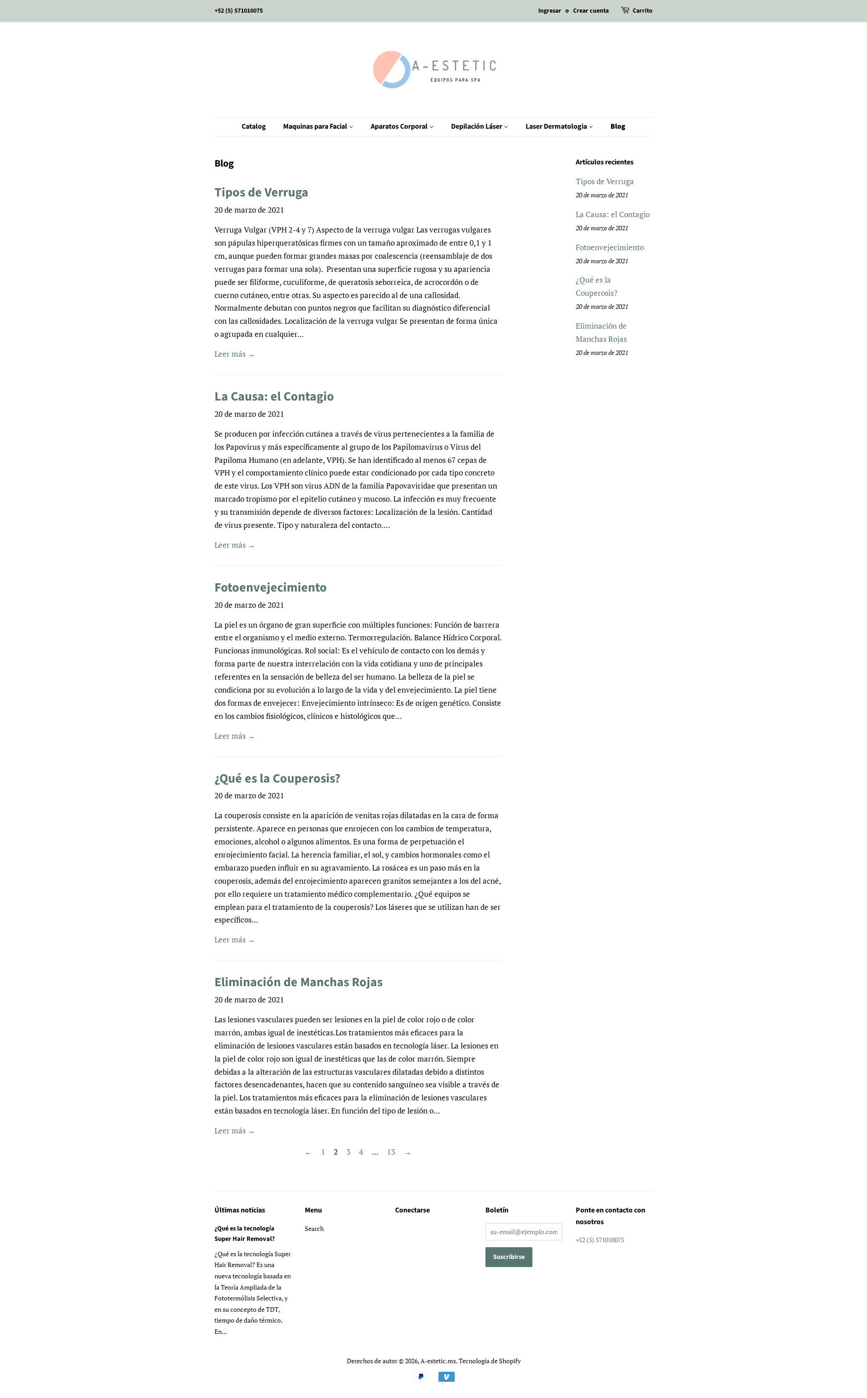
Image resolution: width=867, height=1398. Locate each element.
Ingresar (549, 10)
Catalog (254, 126)
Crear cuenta (591, 10)
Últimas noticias (239, 1210)
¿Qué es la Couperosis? (277, 778)
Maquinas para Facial (316, 126)
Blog (618, 126)
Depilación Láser (477, 126)
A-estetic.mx (438, 1360)
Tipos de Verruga (261, 192)
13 (391, 1151)
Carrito (643, 10)
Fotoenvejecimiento (270, 587)
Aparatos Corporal (400, 126)
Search (314, 1228)
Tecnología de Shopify (490, 1360)
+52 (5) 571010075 (238, 10)
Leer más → (234, 354)
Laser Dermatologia (557, 126)
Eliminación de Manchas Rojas (298, 982)
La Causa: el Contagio (274, 396)
